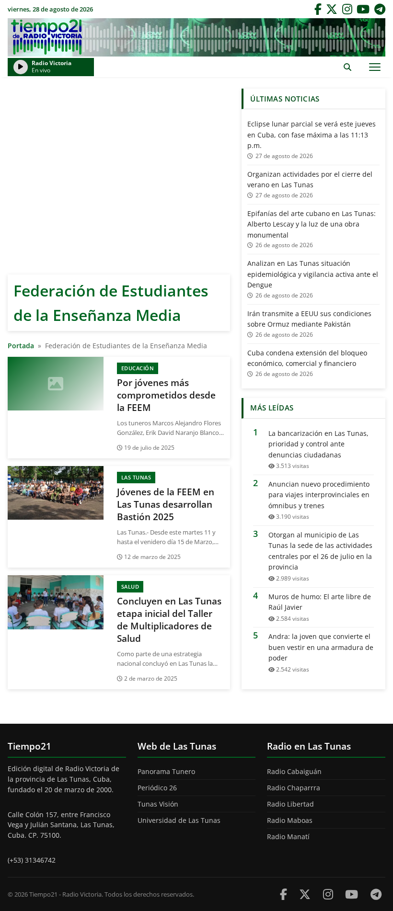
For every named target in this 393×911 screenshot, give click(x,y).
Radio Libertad (290, 804)
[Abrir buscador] (347, 67)
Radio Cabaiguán (294, 771)
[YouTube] (363, 9)
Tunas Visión (158, 804)
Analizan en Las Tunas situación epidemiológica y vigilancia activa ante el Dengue (312, 274)
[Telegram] (379, 9)
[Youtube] (351, 894)
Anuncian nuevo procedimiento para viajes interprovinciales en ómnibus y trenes (319, 494)
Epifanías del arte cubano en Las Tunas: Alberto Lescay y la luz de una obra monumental (311, 224)
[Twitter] (331, 9)
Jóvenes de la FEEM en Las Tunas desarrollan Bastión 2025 (165, 504)
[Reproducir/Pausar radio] (20, 67)
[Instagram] (347, 9)
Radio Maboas (289, 820)
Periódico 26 (157, 787)
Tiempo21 (196, 37)
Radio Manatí (288, 836)
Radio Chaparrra (293, 787)
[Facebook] (318, 9)
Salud (130, 586)
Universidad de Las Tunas (179, 820)
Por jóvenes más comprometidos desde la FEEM (166, 395)
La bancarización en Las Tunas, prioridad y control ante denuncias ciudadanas (318, 444)
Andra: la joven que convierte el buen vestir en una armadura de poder (320, 647)
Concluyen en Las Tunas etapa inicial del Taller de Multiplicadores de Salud (169, 620)
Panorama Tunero (166, 771)
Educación (137, 368)
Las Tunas (136, 477)
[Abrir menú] (374, 67)
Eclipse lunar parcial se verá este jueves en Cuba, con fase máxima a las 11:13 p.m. (311, 134)
